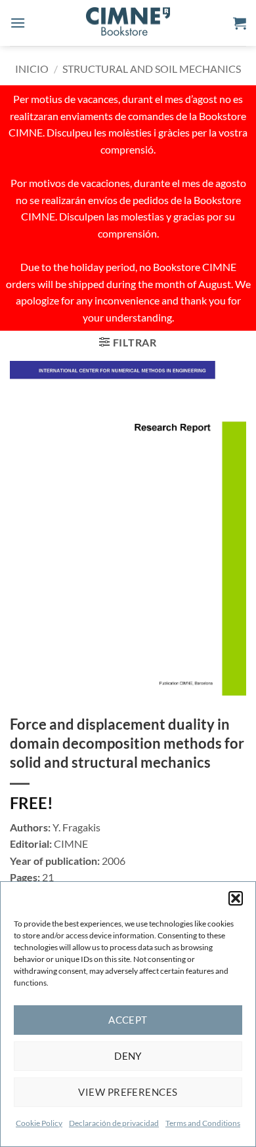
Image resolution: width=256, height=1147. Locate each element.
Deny (128, 1056)
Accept (128, 1020)
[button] (235, 898)
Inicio (32, 68)
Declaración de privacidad (114, 1123)
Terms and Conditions (202, 1123)
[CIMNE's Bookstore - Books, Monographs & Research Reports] (128, 23)
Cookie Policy (39, 1123)
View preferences (127, 1092)
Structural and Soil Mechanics (151, 68)
